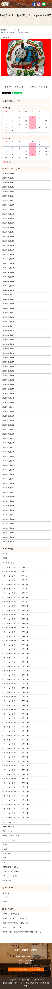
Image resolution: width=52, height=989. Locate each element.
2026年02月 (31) (8, 200)
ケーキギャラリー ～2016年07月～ (17, 731)
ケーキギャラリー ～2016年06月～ (17, 735)
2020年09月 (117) (8, 492)
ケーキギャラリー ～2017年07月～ (17, 679)
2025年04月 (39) (8, 245)
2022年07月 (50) (8, 393)
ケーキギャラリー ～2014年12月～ (17, 813)
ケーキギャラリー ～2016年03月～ (17, 748)
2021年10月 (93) (8, 434)
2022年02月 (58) (8, 416)
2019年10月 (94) (8, 542)
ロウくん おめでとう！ (11, 914)
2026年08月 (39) (8, 174)
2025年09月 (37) (8, 223)
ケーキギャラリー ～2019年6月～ (16, 580)
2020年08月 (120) (8, 497)
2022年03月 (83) (8, 411)
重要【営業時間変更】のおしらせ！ (16, 923)
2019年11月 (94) (8, 537)
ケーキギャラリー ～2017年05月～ (17, 688)
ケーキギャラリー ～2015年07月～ (17, 783)
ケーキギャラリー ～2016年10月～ (17, 718)
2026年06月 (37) (8, 183)
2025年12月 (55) (8, 209)
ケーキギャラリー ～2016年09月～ (17, 722)
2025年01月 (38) (8, 259)
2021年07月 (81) (8, 447)
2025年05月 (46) (8, 241)
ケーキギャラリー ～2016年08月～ (17, 727)
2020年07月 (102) (8, 501)
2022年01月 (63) (8, 420)
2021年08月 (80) (8, 443)
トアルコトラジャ (9, 840)
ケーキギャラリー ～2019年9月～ (16, 567)
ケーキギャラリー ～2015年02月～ (17, 804)
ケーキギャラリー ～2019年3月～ (16, 593)
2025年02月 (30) (8, 254)
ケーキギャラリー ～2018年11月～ (17, 610)
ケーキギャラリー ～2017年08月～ (17, 675)
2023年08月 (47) (8, 335)
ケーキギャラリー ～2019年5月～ (16, 584)
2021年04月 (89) (8, 461)
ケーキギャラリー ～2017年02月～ (17, 701)
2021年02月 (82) (8, 470)
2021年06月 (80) (8, 452)
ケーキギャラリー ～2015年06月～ (17, 787)
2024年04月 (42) (8, 299)
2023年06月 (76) (8, 344)
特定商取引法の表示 (10, 867)
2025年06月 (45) (8, 236)
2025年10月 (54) (8, 218)
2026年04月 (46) (8, 192)
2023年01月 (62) (8, 367)
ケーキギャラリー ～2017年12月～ (17, 658)
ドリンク (5, 863)
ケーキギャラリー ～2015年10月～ (17, 770)
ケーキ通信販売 (8, 827)
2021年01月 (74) (8, 474)
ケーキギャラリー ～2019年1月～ (16, 602)
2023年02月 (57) (8, 362)
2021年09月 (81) (8, 438)
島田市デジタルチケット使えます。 (16, 918)
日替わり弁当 (7, 831)
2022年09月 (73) (8, 384)
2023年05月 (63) (8, 349)
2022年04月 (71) (8, 407)
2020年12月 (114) (8, 479)
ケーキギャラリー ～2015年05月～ (17, 791)
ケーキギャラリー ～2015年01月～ (17, 809)
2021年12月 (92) (8, 425)
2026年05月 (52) (8, 187)
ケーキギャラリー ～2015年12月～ (17, 761)
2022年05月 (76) (8, 402)
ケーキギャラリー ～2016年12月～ (17, 710)
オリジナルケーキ (9, 822)
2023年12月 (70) (8, 317)
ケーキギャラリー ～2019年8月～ (16, 571)
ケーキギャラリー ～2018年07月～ (17, 628)
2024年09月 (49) (8, 277)
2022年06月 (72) (8, 398)
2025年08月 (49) (8, 227)
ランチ (4, 845)
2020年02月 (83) (8, 524)
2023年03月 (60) (8, 358)
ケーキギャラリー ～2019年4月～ (16, 589)
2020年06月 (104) (8, 506)
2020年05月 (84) (8, 510)
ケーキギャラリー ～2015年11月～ (17, 766)
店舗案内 (5, 558)
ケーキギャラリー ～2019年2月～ (16, 597)
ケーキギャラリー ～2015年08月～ (17, 779)
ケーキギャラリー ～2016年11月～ (17, 714)
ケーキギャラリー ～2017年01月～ (17, 705)
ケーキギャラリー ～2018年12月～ (17, 606)
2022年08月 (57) (8, 389)
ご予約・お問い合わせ (10, 871)
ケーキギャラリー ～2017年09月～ (17, 671)
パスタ (4, 849)
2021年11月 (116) (8, 429)
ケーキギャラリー (16, 30)
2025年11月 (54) (8, 214)
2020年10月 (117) (8, 488)
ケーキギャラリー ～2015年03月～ (17, 800)
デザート (5, 858)
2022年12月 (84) (8, 371)
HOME (3, 30)
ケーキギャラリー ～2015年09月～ (17, 774)
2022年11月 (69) (8, 376)
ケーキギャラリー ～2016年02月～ (17, 753)
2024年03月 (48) (8, 304)
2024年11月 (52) (8, 268)
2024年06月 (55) (8, 290)
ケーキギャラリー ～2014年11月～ (17, 817)
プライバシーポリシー (10, 876)
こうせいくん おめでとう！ (14, 87)
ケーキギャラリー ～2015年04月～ (17, 796)
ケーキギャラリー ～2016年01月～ (17, 757)
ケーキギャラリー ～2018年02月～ (17, 649)
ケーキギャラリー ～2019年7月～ (16, 576)
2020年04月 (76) (8, 515)
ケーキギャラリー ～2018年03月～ (17, 645)
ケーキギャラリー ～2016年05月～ (17, 740)
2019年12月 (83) (8, 533)
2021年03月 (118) (8, 465)
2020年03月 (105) (8, 519)
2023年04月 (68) (8, 353)
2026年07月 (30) (8, 178)
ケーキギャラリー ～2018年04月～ (17, 640)
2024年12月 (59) (8, 263)
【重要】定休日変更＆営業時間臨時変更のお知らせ (21, 932)
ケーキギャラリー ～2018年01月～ (17, 653)
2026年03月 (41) (8, 196)
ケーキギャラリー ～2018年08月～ (17, 623)
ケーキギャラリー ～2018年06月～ (17, 632)
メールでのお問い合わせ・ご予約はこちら (26, 969)
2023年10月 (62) (8, 326)
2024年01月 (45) (8, 313)
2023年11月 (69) (8, 322)
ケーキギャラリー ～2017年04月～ (17, 692)
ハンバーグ (6, 854)
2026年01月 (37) (8, 205)
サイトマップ (7, 880)
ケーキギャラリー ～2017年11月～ (17, 662)
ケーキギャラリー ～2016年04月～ (17, 744)
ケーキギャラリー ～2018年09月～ (17, 619)
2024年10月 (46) (8, 272)
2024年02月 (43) (8, 308)
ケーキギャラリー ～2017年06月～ (17, 684)
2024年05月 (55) (8, 295)
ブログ (4, 902)
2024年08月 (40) (8, 281)
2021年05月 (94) (8, 456)
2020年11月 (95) (8, 483)
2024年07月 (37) (8, 286)
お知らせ (5, 893)
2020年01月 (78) (8, 528)
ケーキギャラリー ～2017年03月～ (17, 697)
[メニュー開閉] (48, 4)
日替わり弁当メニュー (10, 836)
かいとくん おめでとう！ (12, 927)
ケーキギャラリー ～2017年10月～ (17, 666)
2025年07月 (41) (8, 232)
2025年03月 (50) (8, 250)
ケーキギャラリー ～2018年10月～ (17, 615)
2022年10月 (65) (8, 380)
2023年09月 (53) (8, 331)
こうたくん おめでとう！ (39, 87)
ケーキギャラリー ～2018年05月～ (17, 636)
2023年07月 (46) (8, 340)
